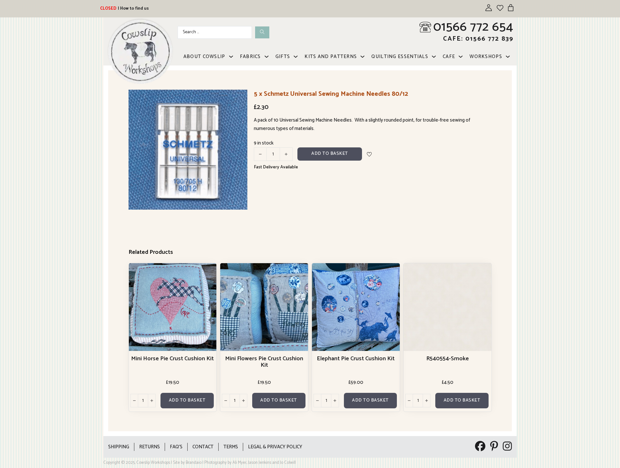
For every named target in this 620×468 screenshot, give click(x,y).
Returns (149, 447)
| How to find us (133, 8)
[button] (239, 98)
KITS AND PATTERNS (331, 57)
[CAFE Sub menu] (460, 57)
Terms (230, 447)
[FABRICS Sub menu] (266, 57)
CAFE (449, 57)
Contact (202, 447)
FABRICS (250, 57)
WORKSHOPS (486, 57)
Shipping (118, 447)
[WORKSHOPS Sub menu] (507, 57)
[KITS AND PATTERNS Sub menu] (362, 57)
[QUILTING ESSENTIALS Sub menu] (433, 57)
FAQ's (176, 447)
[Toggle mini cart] (510, 7)
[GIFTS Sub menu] (295, 57)
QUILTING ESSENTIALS (399, 57)
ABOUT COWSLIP (204, 57)
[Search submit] (262, 32)
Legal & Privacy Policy (275, 447)
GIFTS (282, 57)
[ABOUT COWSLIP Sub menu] (231, 57)
